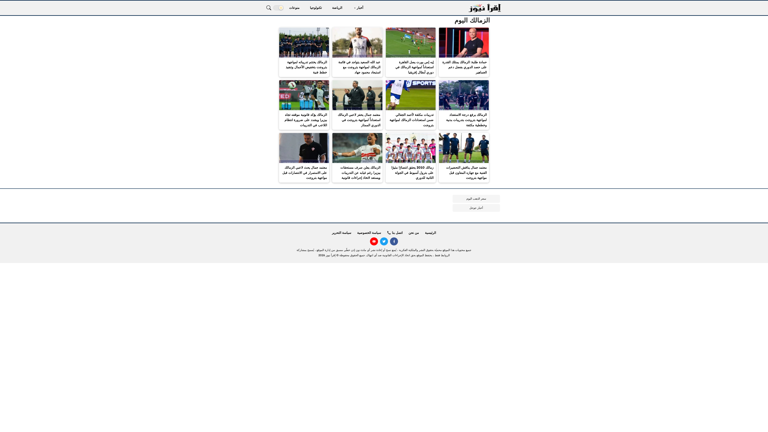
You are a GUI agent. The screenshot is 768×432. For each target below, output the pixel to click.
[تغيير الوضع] (278, 7)
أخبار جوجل (476, 208)
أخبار (360, 8)
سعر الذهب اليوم (476, 198)
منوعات (294, 8)
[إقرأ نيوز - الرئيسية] (485, 8)
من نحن (414, 233)
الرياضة (337, 8)
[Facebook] (394, 241)
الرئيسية (430, 233)
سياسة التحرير (341, 233)
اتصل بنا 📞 (395, 233)
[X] (384, 241)
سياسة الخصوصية (369, 233)
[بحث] (268, 7)
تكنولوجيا (316, 8)
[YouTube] (374, 241)
